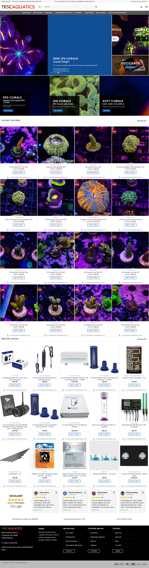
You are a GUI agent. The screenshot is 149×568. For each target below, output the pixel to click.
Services (118, 537)
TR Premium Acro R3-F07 (130, 272)
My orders (69, 533)
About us (118, 533)
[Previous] (5, 45)
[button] (141, 7)
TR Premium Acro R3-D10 (56, 272)
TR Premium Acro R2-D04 (93, 325)
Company (78, 13)
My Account (100, 13)
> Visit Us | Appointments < (138, 1)
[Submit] (96, 7)
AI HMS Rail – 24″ (15, 474)
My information (71, 541)
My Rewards (70, 537)
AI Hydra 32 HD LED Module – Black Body (134, 475)
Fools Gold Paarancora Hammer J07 (18, 220)
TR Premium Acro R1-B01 (19, 325)
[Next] (107, 45)
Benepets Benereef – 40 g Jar (104, 474)
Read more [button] (38, 510)
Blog (116, 541)
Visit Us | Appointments (118, 13)
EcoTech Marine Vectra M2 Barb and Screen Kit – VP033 (45, 426)
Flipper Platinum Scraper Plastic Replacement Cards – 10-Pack (74, 475)
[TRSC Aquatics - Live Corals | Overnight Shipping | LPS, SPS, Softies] (18, 7)
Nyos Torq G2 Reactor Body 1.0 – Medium (104, 426)
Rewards (48, 13)
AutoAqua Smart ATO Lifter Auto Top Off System (15, 379)
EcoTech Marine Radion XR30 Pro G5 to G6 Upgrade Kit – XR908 (74, 379)
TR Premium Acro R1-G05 (18, 167)
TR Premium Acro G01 (93, 167)
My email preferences (74, 545)
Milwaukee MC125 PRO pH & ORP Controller (134, 426)
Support (93, 545)
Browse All (141, 121)
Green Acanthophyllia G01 (56, 167)
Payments (94, 533)
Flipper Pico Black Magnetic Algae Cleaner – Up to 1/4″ (44, 475)
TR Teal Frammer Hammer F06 (130, 220)
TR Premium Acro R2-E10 (130, 325)
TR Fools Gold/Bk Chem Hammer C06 (130, 167)
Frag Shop (26, 13)
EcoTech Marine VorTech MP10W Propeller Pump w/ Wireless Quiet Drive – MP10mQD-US (14, 427)
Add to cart (18, 172)
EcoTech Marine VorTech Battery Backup (74, 426)
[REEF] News (89, 13)
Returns (93, 541)
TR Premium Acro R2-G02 (55, 325)
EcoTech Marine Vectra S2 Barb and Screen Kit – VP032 (104, 379)
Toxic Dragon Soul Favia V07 (55, 220)
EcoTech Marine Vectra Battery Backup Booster (45, 379)
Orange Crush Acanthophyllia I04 (93, 220)
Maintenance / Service (64, 13)
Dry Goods (38, 13)
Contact (118, 545)
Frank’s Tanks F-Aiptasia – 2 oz (134, 378)
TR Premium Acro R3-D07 (93, 272)
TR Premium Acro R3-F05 (18, 272)
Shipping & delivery (97, 537)
